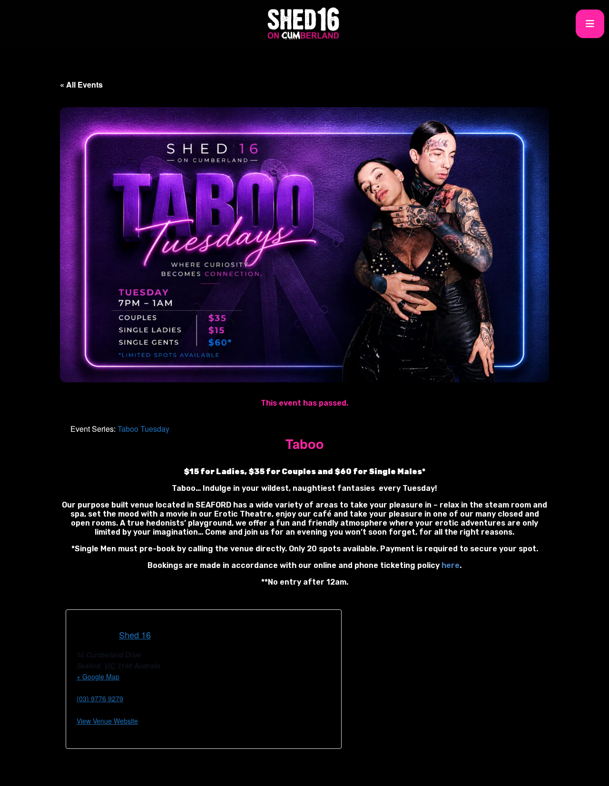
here (451, 565)
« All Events (81, 84)
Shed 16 (135, 634)
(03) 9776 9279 (100, 698)
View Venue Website (107, 721)
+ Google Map (98, 676)
